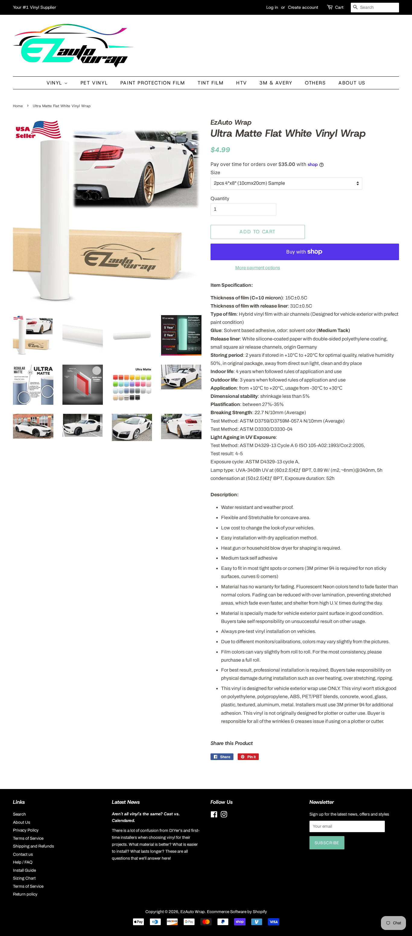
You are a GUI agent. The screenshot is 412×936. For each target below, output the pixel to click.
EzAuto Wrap (192, 911)
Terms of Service (28, 838)
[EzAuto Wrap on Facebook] (214, 815)
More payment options (257, 267)
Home (18, 106)
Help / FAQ (23, 862)
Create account (303, 7)
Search (19, 814)
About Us (352, 83)
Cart (339, 7)
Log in (272, 7)
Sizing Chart (24, 878)
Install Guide (24, 870)
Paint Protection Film (152, 83)
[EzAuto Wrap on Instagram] (223, 815)
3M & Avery (275, 83)
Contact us (23, 854)
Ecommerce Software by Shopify (237, 911)
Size (215, 172)
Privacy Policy (26, 830)
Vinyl (55, 83)
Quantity (220, 198)
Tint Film (210, 83)
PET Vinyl (94, 83)
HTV (241, 83)
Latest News (126, 802)
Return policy (25, 894)
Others (315, 83)
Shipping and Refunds (33, 846)
